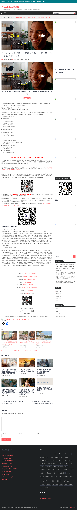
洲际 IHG (59, 481)
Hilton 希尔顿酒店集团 (7, 460)
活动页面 (27, 98)
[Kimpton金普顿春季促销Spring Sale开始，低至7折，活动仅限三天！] (27, 335)
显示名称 (4, 433)
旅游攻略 (58, 296)
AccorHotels (50, 454)
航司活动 (55, 484)
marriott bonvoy (53, 463)
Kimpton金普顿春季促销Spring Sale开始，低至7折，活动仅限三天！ (26, 342)
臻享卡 (48, 484)
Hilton (59, 460)
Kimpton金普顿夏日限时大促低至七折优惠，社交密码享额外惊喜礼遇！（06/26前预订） (9, 342)
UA (66, 463)
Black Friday (59, 457)
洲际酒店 (29, 350)
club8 (66, 457)
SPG (61, 463)
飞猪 (41, 487)
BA (52, 457)
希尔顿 (68, 473)
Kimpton (20, 350)
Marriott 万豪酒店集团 (7, 455)
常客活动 (16, 59)
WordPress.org (60, 316)
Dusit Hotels (5, 479)
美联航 (42, 484)
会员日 (58, 470)
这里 (27, 112)
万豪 (41, 466)
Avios (42, 457)
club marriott (11, 350)
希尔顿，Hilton (44, 481)
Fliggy (53, 460)
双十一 (56, 473)
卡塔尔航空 (48, 473)
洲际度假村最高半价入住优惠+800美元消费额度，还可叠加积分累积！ (9, 391)
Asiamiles (68, 454)
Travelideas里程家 (10, 7)
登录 (57, 309)
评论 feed (58, 313)
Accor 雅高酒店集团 (7, 463)
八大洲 (72, 470)
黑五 (46, 487)
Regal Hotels (5, 474)
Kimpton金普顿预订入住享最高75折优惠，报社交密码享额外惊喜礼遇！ (43, 342)
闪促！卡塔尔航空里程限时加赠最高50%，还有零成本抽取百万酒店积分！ (30, 1)
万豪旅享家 (48, 466)
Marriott (42, 463)
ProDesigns (72, 507)
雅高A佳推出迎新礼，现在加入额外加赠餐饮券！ (26, 370)
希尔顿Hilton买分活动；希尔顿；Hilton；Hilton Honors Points (56, 477)
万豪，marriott (58, 466)
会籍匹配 (65, 470)
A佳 (47, 457)
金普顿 (34, 350)
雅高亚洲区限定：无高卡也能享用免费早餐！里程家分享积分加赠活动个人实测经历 (26, 392)
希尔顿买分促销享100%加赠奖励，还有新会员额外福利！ (44, 389)
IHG (16, 350)
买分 (66, 466)
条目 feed (58, 311)
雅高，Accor (68, 484)
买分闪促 (42, 470)
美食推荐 (58, 298)
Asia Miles (59, 454)
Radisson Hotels (6, 471)
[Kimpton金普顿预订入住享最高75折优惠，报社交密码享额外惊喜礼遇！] (44, 335)
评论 (3, 416)
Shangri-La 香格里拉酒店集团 (9, 469)
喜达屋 (62, 473)
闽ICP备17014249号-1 (46, 498)
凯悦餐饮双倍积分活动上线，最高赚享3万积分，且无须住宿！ (44, 371)
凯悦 (41, 473)
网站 (38, 433)
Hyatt (65, 460)
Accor (5, 350)
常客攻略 (58, 291)
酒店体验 (58, 301)
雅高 (37, 350)
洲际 (53, 481)
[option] (28, 1)
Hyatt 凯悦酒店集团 (7, 466)
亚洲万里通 (51, 470)
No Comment (25, 59)
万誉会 (25, 350)
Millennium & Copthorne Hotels (11, 477)
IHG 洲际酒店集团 (6, 458)
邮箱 (20, 433)
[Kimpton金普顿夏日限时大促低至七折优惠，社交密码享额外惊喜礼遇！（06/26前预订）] (9, 335)
